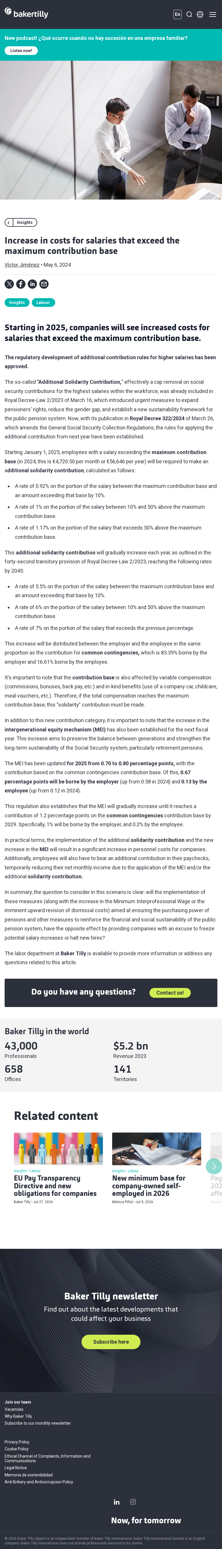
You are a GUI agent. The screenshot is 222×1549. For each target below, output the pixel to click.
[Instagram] (133, 1502)
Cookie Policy (17, 1449)
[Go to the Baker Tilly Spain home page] (26, 14)
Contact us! (170, 993)
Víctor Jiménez (22, 265)
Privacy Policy (17, 1442)
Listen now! (21, 50)
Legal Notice (16, 1467)
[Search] (189, 14)
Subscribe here (111, 1342)
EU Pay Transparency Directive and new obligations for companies (55, 1186)
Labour (43, 302)
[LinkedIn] (117, 1502)
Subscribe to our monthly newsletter (38, 1423)
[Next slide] (214, 1166)
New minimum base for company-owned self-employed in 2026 (149, 1186)
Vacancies (14, 1409)
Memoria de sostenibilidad (29, 1475)
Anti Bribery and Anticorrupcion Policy (39, 1482)
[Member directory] (200, 14)
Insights (17, 302)
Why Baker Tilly (18, 1416)
